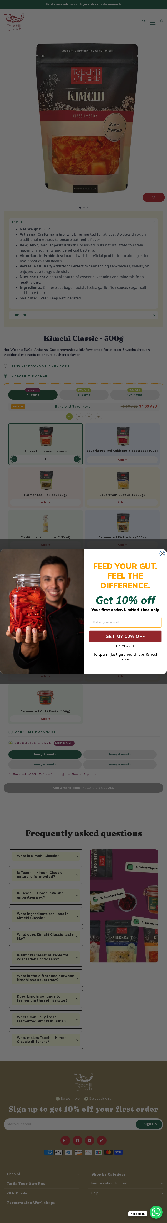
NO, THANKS (125, 646)
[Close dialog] (162, 553)
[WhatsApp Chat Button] (156, 1212)
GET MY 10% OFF (125, 636)
